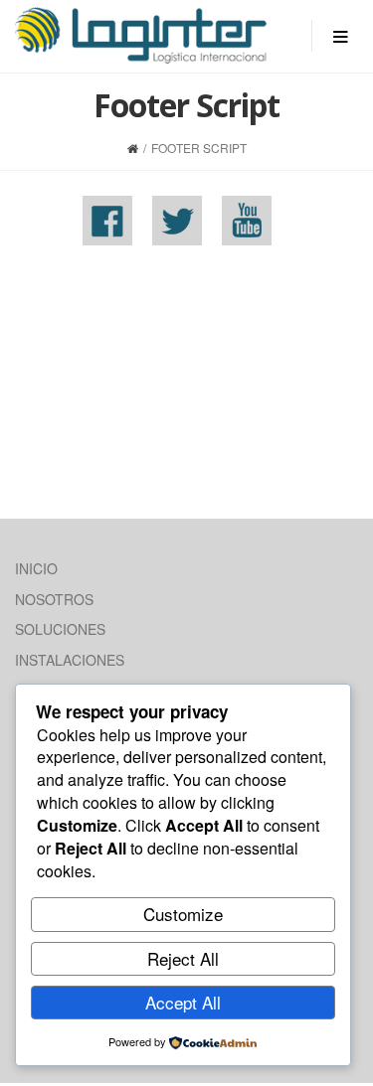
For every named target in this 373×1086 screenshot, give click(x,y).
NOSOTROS (54, 599)
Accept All (183, 1002)
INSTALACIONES (69, 660)
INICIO (36, 568)
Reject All (183, 958)
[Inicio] (132, 147)
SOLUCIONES (60, 629)
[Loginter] (141, 35)
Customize (183, 913)
